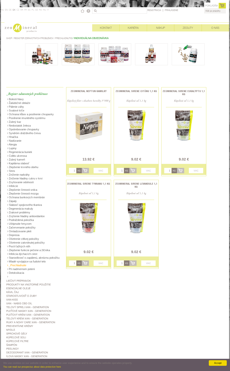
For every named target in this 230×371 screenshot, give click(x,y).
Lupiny (12, 148)
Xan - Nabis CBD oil (19, 303)
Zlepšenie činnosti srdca (22, 189)
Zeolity (188, 27)
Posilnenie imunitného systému (26, 118)
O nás (215, 27)
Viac (100, 170)
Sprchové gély (16, 333)
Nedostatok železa (19, 125)
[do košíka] (85, 170)
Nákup (160, 27)
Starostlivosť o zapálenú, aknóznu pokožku (33, 257)
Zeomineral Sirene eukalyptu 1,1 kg (184, 93)
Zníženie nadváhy (19, 174)
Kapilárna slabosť (18, 163)
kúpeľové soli (16, 337)
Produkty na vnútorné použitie (28, 284)
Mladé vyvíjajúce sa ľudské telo (27, 261)
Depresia (13, 235)
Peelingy (12, 348)
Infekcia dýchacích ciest (22, 253)
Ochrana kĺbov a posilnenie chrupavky (31, 114)
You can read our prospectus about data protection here (32, 366)
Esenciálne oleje (18, 288)
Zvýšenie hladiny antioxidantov (26, 216)
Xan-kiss (12, 299)
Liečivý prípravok (18, 280)
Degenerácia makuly (20, 208)
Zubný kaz (14, 121)
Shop (9, 38)
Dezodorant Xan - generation (27, 352)
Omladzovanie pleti (19, 231)
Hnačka (13, 136)
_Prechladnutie (17, 265)
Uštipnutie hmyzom (20, 223)
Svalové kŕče (16, 110)
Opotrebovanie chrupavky (23, 129)
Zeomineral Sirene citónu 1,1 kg (136, 91)
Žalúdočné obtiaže (19, 102)
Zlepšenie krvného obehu (23, 167)
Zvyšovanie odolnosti (21, 182)
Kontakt (106, 27)
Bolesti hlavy (16, 99)
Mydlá (10, 329)
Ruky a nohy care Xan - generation (30, 322)
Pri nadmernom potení (21, 269)
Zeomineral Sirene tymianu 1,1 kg (88, 183)
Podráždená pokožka (21, 219)
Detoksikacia (16, 272)
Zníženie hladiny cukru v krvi (25, 178)
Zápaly (12, 201)
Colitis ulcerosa (17, 155)
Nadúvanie (14, 140)
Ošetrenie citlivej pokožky (23, 238)
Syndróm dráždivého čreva (24, 133)
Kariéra (133, 27)
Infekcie (13, 185)
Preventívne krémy (19, 326)
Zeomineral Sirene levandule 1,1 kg (136, 185)
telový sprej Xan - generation (27, 307)
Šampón (11, 344)
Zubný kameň (16, 159)
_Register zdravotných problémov (27, 94)
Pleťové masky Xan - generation (28, 311)
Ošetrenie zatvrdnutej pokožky (26, 242)
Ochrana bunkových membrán (26, 197)
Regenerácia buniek (20, 152)
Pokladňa (211, 5)
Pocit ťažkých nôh (19, 246)
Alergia (12, 144)
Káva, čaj (12, 292)
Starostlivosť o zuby (21, 295)
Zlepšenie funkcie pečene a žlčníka (29, 250)
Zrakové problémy (19, 212)
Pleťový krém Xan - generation (28, 314)
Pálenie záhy (16, 106)
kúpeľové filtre (17, 341)
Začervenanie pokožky (22, 227)
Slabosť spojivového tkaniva (25, 204)
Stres (11, 170)
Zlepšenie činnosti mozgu (23, 193)
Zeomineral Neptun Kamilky (89, 91)
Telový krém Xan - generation (27, 318)
